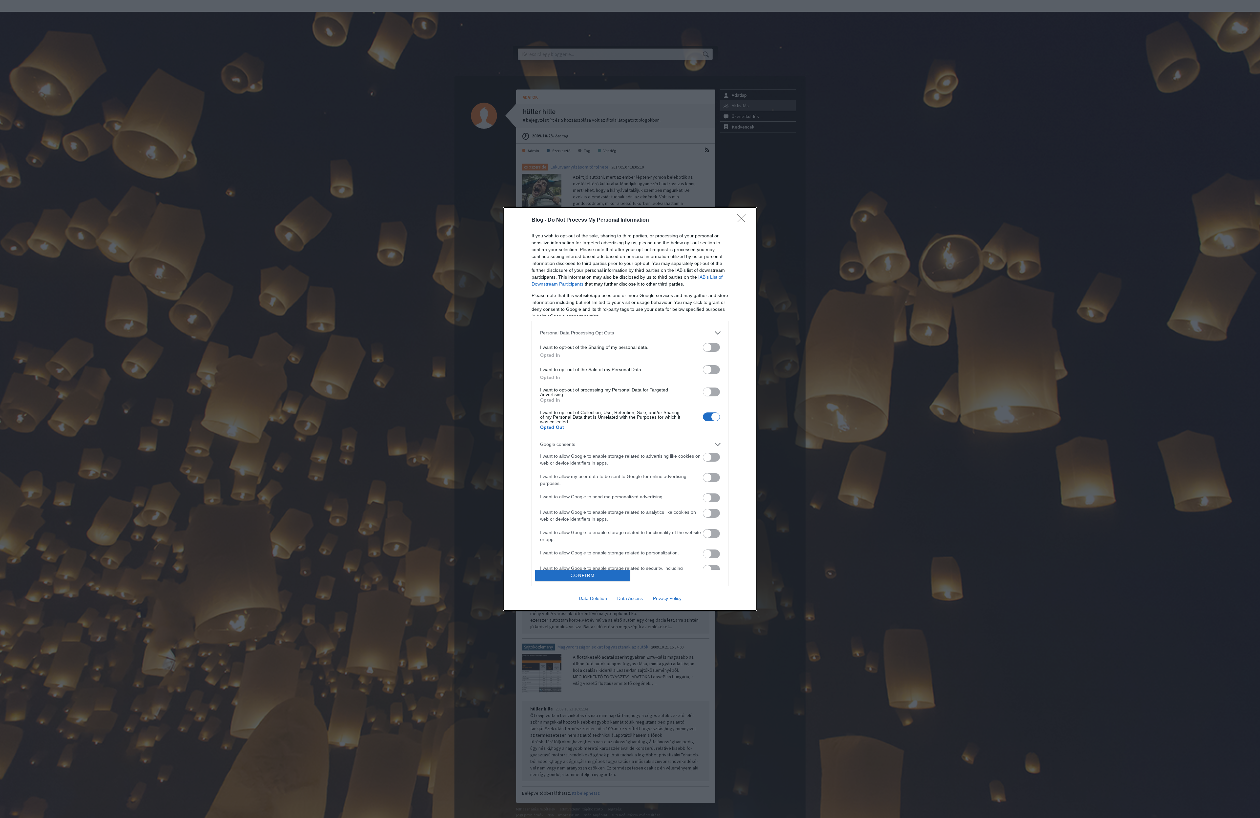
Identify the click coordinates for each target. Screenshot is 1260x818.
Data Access (630, 598)
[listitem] (630, 332)
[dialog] (630, 409)
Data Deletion (593, 598)
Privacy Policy (667, 598)
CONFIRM (583, 575)
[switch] (711, 347)
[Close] (743, 220)
